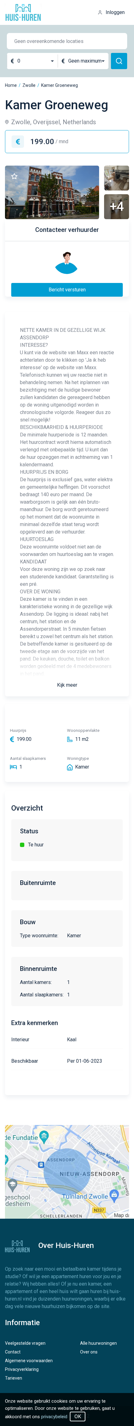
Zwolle (29, 85)
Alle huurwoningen (98, 1343)
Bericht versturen (67, 290)
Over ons (89, 1351)
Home (11, 85)
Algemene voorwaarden (29, 1360)
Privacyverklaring (22, 1369)
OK (77, 1416)
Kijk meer (67, 685)
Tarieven (13, 1378)
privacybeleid (54, 1416)
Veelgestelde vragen (25, 1343)
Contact (13, 1351)
